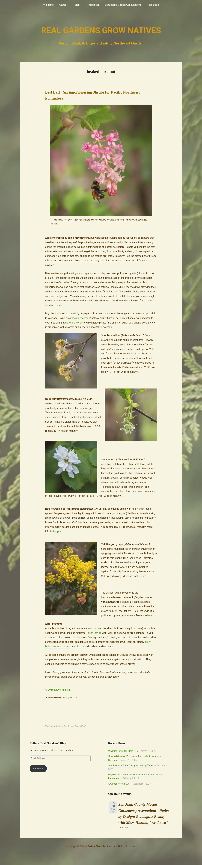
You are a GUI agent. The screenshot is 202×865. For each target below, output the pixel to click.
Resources (153, 4)
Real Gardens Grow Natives (101, 30)
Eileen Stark (80, 726)
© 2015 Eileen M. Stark (58, 689)
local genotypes (81, 318)
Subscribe (38, 768)
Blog (77, 4)
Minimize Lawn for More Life (123, 751)
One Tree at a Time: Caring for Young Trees (130, 765)
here (149, 615)
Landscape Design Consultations (123, 4)
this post (57, 531)
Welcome (48, 4)
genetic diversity (74, 322)
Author (62, 4)
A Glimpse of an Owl (118, 783)
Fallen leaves (94, 632)
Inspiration (94, 4)
